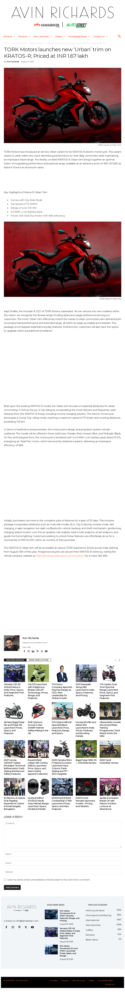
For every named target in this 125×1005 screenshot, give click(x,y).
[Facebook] (24, 651)
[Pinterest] (37, 651)
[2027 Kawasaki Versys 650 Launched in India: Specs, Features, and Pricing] (86, 673)
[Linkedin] (33, 651)
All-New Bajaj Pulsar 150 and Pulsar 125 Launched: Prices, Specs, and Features (14, 727)
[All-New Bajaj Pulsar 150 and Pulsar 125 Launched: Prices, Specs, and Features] (14, 711)
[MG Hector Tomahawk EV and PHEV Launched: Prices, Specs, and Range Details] (51, 949)
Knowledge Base (78, 36)
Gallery (58, 36)
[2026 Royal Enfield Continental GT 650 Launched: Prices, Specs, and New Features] (62, 787)
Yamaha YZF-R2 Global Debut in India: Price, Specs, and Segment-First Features (14, 690)
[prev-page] (115, 660)
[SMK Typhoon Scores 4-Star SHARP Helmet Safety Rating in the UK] (38, 711)
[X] (42, 651)
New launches (41, 36)
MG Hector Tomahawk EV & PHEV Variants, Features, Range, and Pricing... (69, 916)
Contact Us (99, 36)
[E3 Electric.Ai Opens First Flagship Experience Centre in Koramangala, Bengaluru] (14, 787)
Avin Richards (13, 61)
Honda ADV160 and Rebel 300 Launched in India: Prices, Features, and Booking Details (86, 729)
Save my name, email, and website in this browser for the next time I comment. (48, 879)
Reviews (22, 36)
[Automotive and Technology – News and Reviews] (62, 16)
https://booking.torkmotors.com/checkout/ (60, 555)
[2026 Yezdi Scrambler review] (110, 749)
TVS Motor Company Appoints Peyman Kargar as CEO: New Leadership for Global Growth (62, 691)
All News (7, 36)
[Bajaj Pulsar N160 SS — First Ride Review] (86, 749)
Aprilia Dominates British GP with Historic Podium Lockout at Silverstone (109, 803)
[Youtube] (46, 651)
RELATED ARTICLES (15, 660)
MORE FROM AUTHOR (39, 660)
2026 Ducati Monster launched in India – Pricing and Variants (85, 802)
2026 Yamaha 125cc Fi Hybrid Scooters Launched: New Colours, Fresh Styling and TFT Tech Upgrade (62, 767)
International (92, 920)
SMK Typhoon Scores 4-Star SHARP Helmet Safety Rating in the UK (38, 727)
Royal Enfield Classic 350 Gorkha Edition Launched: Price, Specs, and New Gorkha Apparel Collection (38, 767)
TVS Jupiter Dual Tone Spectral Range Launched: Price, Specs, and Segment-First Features (109, 691)
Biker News (92, 939)
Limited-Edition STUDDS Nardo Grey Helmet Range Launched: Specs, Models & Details (38, 803)
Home (6, 43)
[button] (119, 36)
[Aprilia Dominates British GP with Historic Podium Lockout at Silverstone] (110, 787)
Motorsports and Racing (98, 915)
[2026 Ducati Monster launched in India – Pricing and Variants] (86, 787)
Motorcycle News (36, 43)
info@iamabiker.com (27, 920)
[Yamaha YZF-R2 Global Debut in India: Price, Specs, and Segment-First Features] (14, 673)
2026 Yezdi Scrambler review (109, 761)
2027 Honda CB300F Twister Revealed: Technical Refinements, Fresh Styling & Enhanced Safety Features (14, 767)
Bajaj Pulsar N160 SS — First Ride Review (86, 761)
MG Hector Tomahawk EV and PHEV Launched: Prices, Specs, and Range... (69, 951)
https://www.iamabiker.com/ (34, 642)
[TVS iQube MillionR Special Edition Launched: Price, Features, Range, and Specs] (62, 711)
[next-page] (119, 660)
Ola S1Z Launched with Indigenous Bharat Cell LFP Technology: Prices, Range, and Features (38, 691)
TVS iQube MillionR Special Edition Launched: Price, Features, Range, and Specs (62, 727)
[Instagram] (29, 651)
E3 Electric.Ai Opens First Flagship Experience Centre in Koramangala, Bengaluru (14, 803)
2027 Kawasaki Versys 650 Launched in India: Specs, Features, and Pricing (85, 690)
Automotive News (19, 43)
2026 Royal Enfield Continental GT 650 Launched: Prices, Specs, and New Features (62, 803)
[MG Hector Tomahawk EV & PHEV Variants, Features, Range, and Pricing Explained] (51, 914)
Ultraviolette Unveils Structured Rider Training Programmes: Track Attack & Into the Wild (110, 729)
